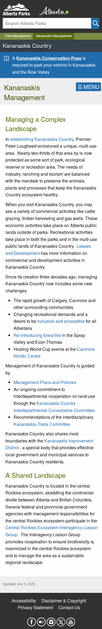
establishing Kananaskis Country (41, 139)
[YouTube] (70, 620)
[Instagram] (51, 620)
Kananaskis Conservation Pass (48, 58)
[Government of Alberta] (52, 9)
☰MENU (88, 87)
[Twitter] (61, 620)
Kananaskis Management (54, 36)
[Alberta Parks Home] (20, 9)
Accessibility (24, 600)
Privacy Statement (35, 607)
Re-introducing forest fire (37, 335)
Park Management (18, 36)
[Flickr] (41, 620)
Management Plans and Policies (45, 382)
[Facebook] (31, 620)
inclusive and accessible (61, 321)
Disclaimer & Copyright (63, 600)
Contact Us (69, 607)
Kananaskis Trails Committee (42, 424)
